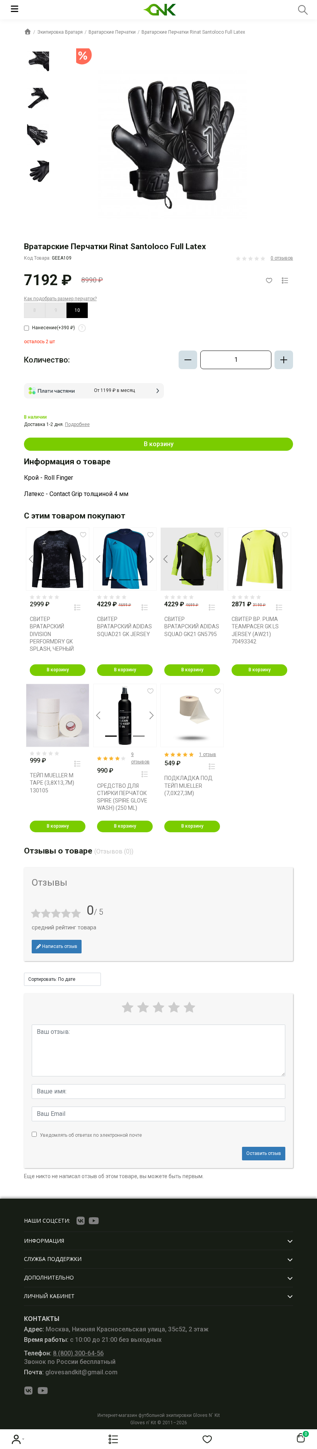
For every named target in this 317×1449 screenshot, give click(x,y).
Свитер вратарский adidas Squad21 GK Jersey (124, 626)
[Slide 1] (41, 579)
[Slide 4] (74, 579)
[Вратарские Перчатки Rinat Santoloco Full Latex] (38, 62)
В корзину (159, 444)
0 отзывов (282, 258)
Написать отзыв (59, 946)
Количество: (47, 359)
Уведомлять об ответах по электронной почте (91, 1135)
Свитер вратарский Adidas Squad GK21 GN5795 (191, 626)
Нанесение (57, 328)
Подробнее (77, 424)
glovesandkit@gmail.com (71, 1372)
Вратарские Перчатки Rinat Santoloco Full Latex (193, 32)
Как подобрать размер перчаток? (60, 298)
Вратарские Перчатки (112, 32)
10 (77, 310)
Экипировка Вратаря (60, 32)
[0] (299, 1438)
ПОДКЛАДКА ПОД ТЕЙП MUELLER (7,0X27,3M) (188, 785)
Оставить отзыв (263, 1153)
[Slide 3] (63, 579)
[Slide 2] (52, 579)
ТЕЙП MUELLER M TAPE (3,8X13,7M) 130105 (52, 782)
